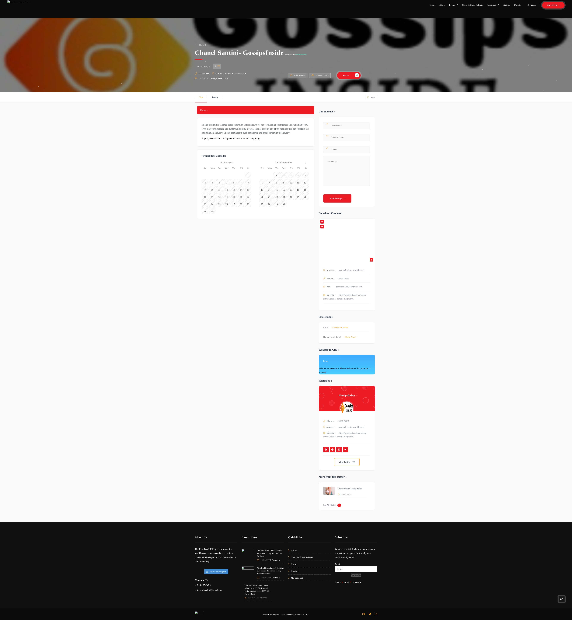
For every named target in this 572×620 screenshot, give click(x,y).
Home (433, 5)
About (442, 5)
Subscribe (356, 575)
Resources (491, 5)
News (347, 582)
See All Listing (329, 505)
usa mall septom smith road (230, 74)
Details (215, 97)
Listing (357, 582)
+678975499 (204, 74)
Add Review (300, 75)
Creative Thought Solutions (291, 614)
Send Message (336, 198)
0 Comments (275, 560)
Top (201, 97)
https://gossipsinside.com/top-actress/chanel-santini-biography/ (231, 138)
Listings (506, 5)
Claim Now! (350, 337)
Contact (295, 571)
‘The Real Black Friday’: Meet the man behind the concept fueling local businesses (270, 571)
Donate (517, 5)
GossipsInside (301, 54)
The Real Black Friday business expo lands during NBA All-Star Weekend (269, 553)
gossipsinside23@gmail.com (213, 79)
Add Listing (552, 5)
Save (371, 97)
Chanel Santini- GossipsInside (350, 489)
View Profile (345, 462)
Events (452, 5)
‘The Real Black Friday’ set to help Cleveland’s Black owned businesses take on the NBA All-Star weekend (257, 589)
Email (337, 564)
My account (297, 578)
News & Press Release (472, 5)
